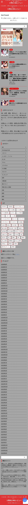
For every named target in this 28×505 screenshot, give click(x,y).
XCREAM (10, 206)
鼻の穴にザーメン (6, 246)
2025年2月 (4, 312)
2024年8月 (4, 328)
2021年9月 (4, 421)
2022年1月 (4, 410)
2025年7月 (4, 299)
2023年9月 (4, 357)
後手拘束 (4, 231)
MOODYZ (4, 206)
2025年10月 (4, 291)
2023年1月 (4, 378)
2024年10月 (4, 323)
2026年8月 (4, 264)
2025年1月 (4, 315)
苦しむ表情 (4, 240)
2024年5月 (4, 336)
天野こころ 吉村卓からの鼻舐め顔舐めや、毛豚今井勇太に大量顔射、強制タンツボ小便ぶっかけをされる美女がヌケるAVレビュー (13, 465)
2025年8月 (4, 296)
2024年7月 (4, 331)
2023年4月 (4, 370)
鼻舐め (13, 246)
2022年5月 (4, 400)
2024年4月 (4, 338)
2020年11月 (4, 448)
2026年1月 (4, 283)
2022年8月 (4, 392)
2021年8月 (4, 424)
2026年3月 (4, 277)
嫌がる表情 (4, 228)
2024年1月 (4, 346)
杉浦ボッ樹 (4, 234)
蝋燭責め (11, 240)
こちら (17, 254)
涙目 (21, 234)
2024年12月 (4, 317)
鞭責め (10, 243)
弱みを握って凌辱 (13, 228)
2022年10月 (4, 386)
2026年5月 (4, 272)
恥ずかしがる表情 (19, 231)
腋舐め (23, 237)
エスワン (13, 212)
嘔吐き (8, 225)
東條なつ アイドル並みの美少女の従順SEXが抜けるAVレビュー (18, 53)
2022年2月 (4, 408)
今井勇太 (21, 222)
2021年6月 (4, 429)
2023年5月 (4, 368)
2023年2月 (4, 376)
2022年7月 (4, 394)
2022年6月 (4, 397)
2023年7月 (4, 362)
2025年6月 (4, 301)
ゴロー (7, 215)
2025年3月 (4, 309)
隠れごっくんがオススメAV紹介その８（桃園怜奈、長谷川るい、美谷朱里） (18, 92)
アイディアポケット (19, 206)
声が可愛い (14, 225)
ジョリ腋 (13, 215)
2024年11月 (4, 320)
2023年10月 (4, 354)
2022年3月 (4, 405)
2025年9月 (4, 293)
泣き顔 (16, 234)
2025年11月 (4, 288)
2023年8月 (4, 360)
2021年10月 (4, 418)
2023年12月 (4, 349)
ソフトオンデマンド (6, 219)
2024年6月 (4, 333)
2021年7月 (4, 426)
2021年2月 (4, 440)
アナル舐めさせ (20, 209)
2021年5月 (4, 432)
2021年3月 (4, 437)
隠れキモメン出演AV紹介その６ (18, 103)
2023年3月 (4, 373)
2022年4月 (4, 402)
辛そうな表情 (18, 240)
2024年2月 (4, 344)
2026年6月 (4, 269)
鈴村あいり (4, 243)
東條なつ (11, 234)
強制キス (21, 228)
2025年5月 (4, 304)
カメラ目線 (19, 212)
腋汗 (18, 237)
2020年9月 (4, 453)
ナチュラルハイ (5, 222)
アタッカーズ (5, 209)
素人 (9, 237)
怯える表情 (10, 231)
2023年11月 (4, 352)
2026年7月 (4, 267)
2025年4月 (4, 307)
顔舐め (15, 243)
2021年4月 (4, 434)
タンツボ (15, 219)
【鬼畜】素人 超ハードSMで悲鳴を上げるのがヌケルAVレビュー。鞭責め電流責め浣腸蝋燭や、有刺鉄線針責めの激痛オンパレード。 (18, 78)
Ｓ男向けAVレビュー (16, 3)
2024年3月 (4, 341)
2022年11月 (4, 384)
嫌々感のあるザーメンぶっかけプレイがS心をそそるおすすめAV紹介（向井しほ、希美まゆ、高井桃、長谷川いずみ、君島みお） (14, 480)
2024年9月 (4, 325)
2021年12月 (4, 413)
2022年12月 (4, 381)
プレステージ (14, 222)
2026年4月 (4, 275)
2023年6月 (4, 365)
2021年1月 (4, 442)
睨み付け (4, 237)
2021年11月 (4, 416)
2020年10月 (4, 450)
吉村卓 (3, 225)
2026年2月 (4, 280)
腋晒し (13, 237)
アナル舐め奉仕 (5, 212)
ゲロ (3, 215)
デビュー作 (21, 219)
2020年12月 (4, 445)
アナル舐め (12, 209)
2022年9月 (4, 389)
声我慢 (20, 225)
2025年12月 (4, 285)
